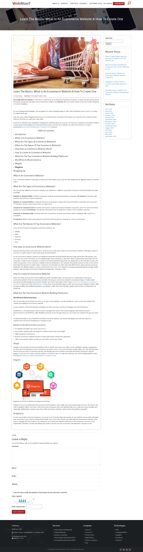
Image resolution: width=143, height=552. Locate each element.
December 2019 (110, 136)
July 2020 (108, 130)
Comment (15, 446)
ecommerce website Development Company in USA (38, 356)
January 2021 (109, 117)
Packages (83, 3)
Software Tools (96, 3)
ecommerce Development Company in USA (36, 127)
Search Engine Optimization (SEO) (65, 537)
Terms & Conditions (91, 540)
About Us (55, 3)
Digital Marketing (60, 532)
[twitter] (123, 550)
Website (14, 484)
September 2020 (111, 126)
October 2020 (110, 124)
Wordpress (119, 537)
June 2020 (108, 132)
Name (14, 468)
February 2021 (110, 115)
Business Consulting (61, 535)
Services (64, 3)
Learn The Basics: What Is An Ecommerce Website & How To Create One (115, 75)
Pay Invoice (108, 3)
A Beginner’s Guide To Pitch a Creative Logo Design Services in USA (116, 84)
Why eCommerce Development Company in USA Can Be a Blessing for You (117, 67)
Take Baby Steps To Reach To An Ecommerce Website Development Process (117, 92)
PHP (117, 530)
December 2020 (110, 119)
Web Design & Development (63, 530)
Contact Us (88, 532)
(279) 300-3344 (119, 3)
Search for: (109, 38)
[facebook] (120, 550)
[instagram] (130, 550)
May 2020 (108, 134)
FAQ (86, 543)
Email (14, 476)
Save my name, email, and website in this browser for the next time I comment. (41, 492)
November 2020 (110, 122)
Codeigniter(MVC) (121, 532)
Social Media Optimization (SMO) (65, 540)
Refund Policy (89, 537)
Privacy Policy (89, 535)
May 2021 (108, 111)
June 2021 (108, 109)
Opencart (119, 540)
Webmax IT (40, 284)
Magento (119, 535)
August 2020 (109, 128)
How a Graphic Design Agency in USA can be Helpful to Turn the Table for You (116, 58)
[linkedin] (127, 550)
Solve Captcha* (17, 496)
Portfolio (74, 3)
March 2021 (109, 113)
